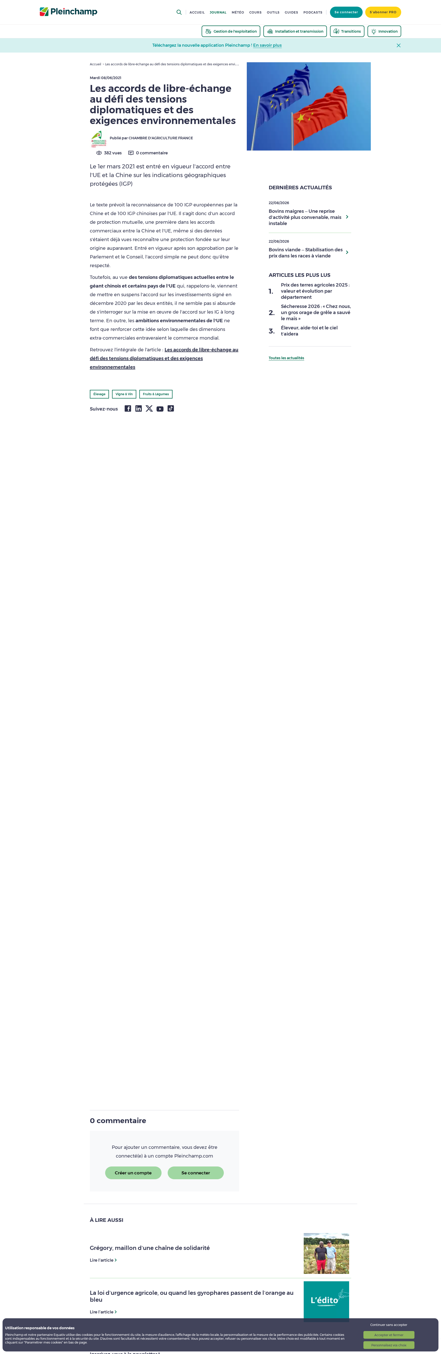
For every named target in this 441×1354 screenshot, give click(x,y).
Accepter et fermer (388, 1335)
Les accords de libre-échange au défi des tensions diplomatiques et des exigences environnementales (164, 358)
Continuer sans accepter (388, 1325)
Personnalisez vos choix (388, 1345)
